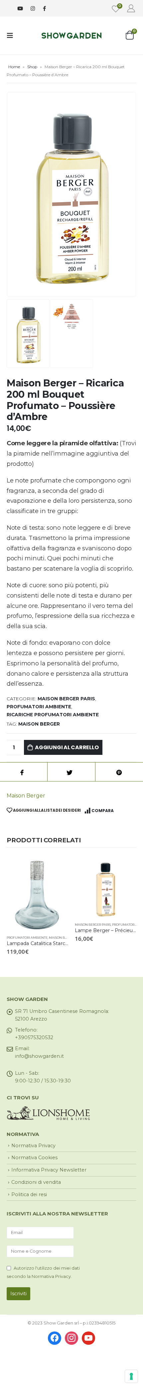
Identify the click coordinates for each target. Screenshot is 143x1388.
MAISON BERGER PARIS (66, 698)
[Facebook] (44, 8)
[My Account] (130, 8)
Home (14, 66)
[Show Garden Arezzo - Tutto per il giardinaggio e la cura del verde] (71, 35)
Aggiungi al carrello (66, 747)
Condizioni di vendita (36, 1182)
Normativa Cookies (34, 1158)
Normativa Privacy (33, 1146)
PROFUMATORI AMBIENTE (39, 706)
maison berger (39, 724)
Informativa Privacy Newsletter (48, 1170)
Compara (102, 810)
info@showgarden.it (39, 1056)
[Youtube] (20, 8)
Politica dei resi (29, 1194)
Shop (32, 66)
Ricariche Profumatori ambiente (53, 714)
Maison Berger (26, 795)
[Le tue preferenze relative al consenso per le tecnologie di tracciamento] (131, 1376)
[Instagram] (33, 8)
